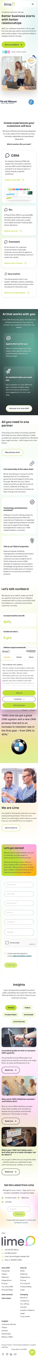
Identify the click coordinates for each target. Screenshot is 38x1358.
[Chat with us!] (32, 1352)
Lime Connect (7, 1295)
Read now (11, 1071)
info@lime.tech (11, 1253)
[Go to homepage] (9, 4)
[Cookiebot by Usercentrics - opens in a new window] (27, 651)
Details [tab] (19, 657)
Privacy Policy (7, 1345)
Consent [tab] (7, 657)
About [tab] (31, 657)
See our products (12, 45)
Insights (5, 1321)
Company (24, 1295)
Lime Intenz (6, 1298)
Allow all (19, 693)
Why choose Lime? (12, 452)
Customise (18, 699)
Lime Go (23, 1268)
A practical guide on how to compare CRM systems (18, 1052)
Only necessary (19, 705)
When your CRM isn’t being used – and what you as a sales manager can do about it (19, 1152)
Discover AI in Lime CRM (19, 408)
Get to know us (11, 828)
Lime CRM (6, 1268)
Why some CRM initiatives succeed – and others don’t (19, 1100)
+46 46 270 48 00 (12, 1250)
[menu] (32, 4)
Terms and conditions (21, 1345)
